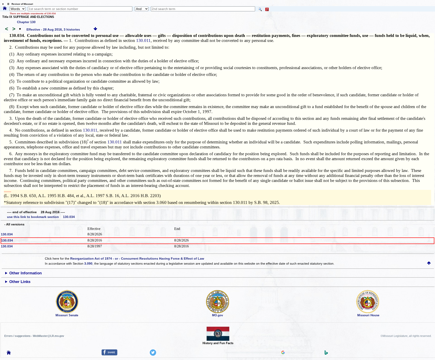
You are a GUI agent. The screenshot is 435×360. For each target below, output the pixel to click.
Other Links (19, 282)
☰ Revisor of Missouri (19, 4)
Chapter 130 (26, 22)
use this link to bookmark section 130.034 (41, 217)
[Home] (5, 8)
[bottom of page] (95, 29)
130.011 (143, 40)
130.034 (7, 234)
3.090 (88, 263)
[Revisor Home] (9, 353)
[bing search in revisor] (326, 353)
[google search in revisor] (283, 353)
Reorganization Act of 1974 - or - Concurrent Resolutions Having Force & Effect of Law (137, 258)
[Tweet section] (153, 354)
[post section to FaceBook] (109, 354)
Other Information (25, 273)
